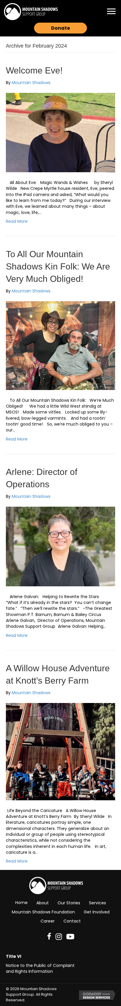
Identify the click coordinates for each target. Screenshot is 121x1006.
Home (21, 902)
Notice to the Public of (29, 965)
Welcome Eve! (34, 70)
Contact (72, 921)
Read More (17, 221)
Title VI (13, 956)
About (42, 903)
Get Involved (97, 912)
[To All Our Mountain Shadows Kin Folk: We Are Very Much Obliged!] (60, 345)
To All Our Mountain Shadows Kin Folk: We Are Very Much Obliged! (58, 266)
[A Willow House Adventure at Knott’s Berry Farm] (60, 751)
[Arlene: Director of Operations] (60, 546)
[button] (111, 11)
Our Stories (69, 903)
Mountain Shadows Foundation (43, 912)
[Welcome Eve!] (60, 132)
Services (97, 903)
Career (48, 921)
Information (40, 971)
